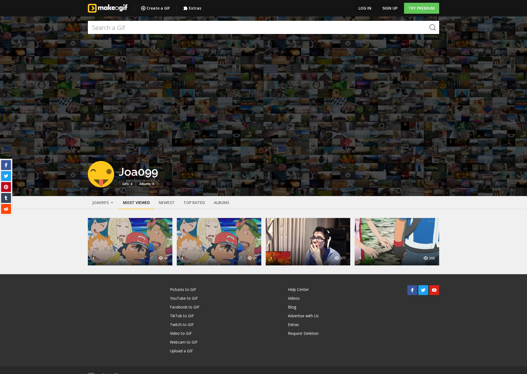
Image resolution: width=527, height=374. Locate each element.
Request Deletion (303, 333)
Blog (292, 307)
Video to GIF (181, 333)
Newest (167, 202)
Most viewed (136, 202)
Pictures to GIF (183, 289)
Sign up (389, 8)
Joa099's (101, 202)
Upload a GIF (181, 350)
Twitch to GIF (182, 324)
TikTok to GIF (182, 315)
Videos (294, 298)
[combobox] (263, 27)
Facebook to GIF (185, 307)
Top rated (194, 202)
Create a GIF (158, 8)
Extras (195, 8)
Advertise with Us (303, 315)
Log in (364, 8)
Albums (221, 202)
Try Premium (421, 8)
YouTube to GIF (184, 298)
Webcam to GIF (184, 342)
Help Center (298, 289)
